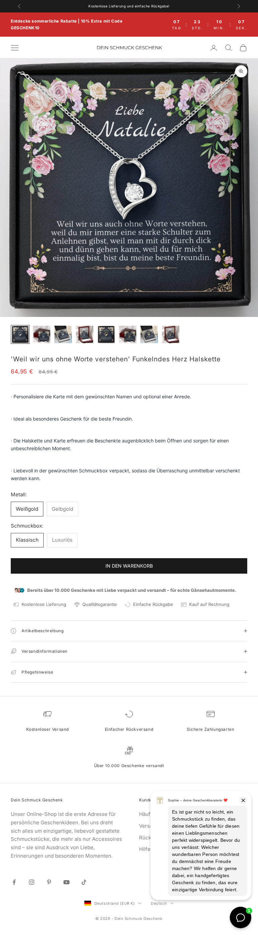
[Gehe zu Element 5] (106, 334)
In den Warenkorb (129, 566)
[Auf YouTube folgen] (66, 882)
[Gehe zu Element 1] (20, 334)
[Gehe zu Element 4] (84, 334)
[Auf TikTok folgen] (84, 882)
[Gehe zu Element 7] (149, 334)
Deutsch (159, 903)
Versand (149, 826)
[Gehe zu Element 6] (127, 334)
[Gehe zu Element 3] (63, 334)
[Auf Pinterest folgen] (49, 882)
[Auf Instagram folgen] (31, 882)
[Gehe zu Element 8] (170, 334)
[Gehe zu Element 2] (41, 334)
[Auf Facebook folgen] (14, 882)
